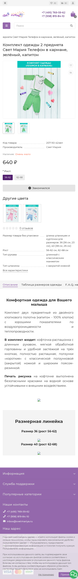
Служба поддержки (18, 484)
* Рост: (7, 171)
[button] (73, 574)
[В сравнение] (70, 72)
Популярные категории (22, 494)
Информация (13, 473)
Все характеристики (15, 270)
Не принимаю (46, 574)
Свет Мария (53, 147)
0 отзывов (26, 228)
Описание (10, 284)
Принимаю (67, 574)
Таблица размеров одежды (41, 284)
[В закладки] (70, 65)
